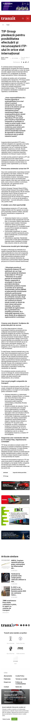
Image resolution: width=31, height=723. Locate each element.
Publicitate (7, 679)
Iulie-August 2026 (17, 691)
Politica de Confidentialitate (21, 683)
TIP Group (5, 476)
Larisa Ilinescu (4, 58)
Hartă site (19, 687)
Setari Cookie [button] (6, 719)
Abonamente (8, 676)
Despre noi (7, 682)
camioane (5, 472)
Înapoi (8, 24)
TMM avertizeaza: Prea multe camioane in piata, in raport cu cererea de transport (10, 605)
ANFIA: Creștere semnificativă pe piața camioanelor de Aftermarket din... (18, 564)
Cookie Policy (20, 676)
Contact (6, 687)
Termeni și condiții (21, 679)
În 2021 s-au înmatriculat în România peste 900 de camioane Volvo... (18, 591)
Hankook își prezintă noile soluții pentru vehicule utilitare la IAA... (18, 577)
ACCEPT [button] (14, 719)
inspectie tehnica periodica (19, 472)
